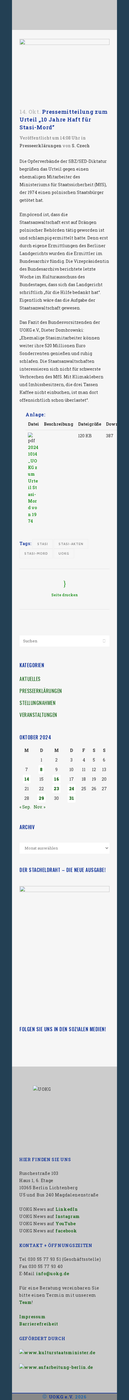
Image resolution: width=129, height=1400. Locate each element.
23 (56, 788)
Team (25, 1302)
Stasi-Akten (70, 544)
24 (71, 788)
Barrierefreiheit (38, 1324)
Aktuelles (30, 678)
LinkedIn (67, 1209)
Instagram (68, 1216)
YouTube (66, 1223)
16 (56, 779)
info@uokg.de (52, 1273)
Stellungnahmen (38, 702)
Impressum (32, 1316)
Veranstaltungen (38, 714)
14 (26, 779)
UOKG (63, 553)
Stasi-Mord (36, 553)
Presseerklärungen (41, 145)
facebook (66, 1231)
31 (71, 798)
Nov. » (39, 807)
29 (41, 798)
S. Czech (81, 145)
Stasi (42, 544)
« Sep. (25, 807)
